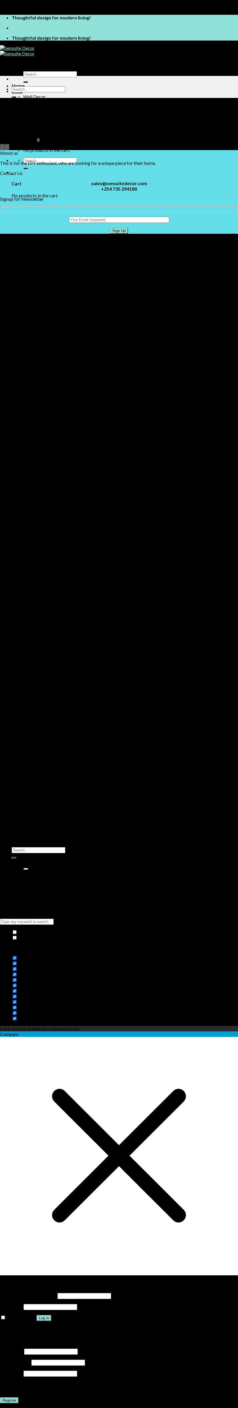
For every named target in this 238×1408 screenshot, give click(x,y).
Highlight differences (39, 937)
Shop (17, 867)
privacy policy (92, 1389)
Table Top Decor (40, 102)
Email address (15, 1362)
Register (9, 1400)
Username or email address (28, 1295)
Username (11, 1351)
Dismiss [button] (56, 7)
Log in (44, 1318)
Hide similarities (34, 932)
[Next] (7, 147)
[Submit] (25, 82)
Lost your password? (20, 1328)
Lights (29, 883)
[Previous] (2, 147)
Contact (20, 118)
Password (11, 1306)
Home (18, 85)
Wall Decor (34, 96)
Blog (16, 889)
